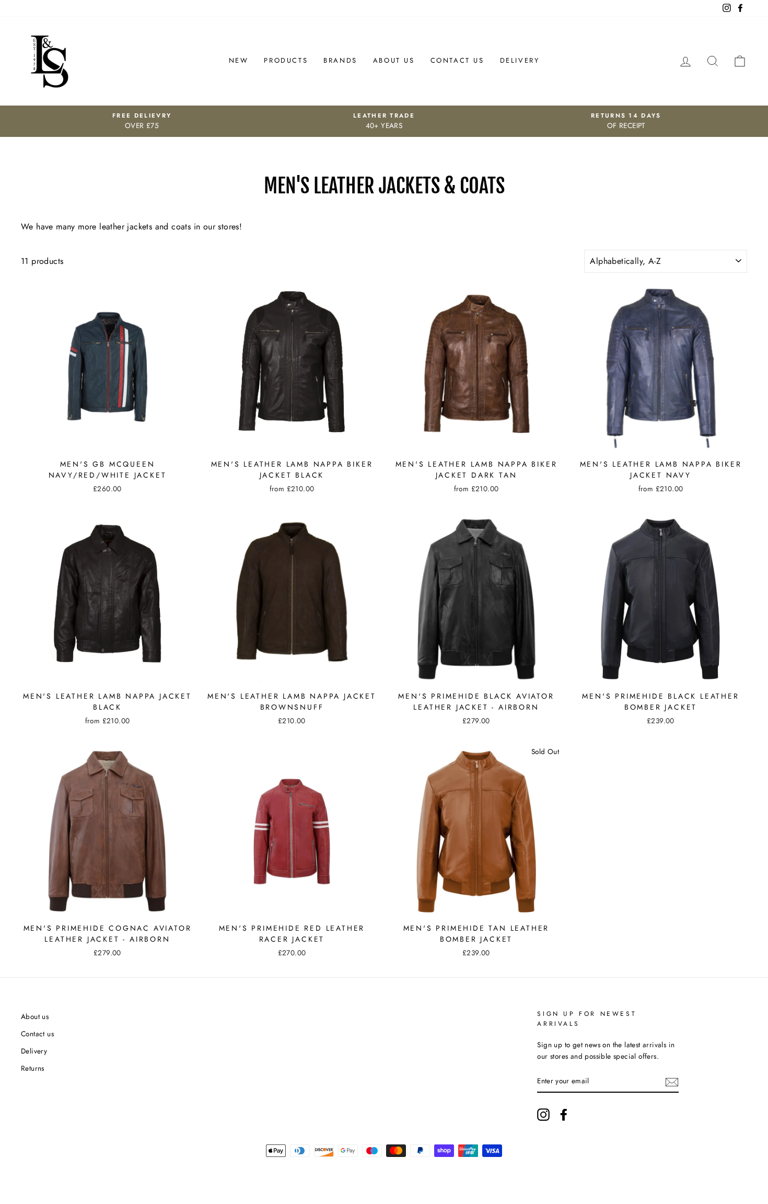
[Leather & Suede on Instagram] (543, 1114)
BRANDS (340, 60)
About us (35, 1016)
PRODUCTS (286, 60)
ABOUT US (394, 60)
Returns (32, 1068)
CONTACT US (457, 60)
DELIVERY (520, 60)
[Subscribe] (672, 1081)
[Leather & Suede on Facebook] (563, 1114)
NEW (239, 60)
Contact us (37, 1033)
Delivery (34, 1051)
